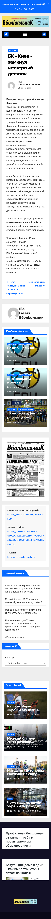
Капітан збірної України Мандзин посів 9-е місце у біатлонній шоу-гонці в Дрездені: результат (23, 588)
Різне (10, 799)
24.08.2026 (15, 715)
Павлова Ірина (33, 715)
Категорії (9, 657)
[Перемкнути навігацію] (25, 34)
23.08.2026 (15, 747)
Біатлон (11, 702)
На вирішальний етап (21, 350)
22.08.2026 (15, 779)
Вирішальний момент (19, 380)
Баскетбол (13, 50)
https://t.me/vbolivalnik (21, 557)
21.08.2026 (15, 811)
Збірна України (25, 344)
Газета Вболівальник (29, 84)
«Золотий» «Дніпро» (24, 413)
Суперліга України (26, 409)
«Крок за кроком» (14, 637)
